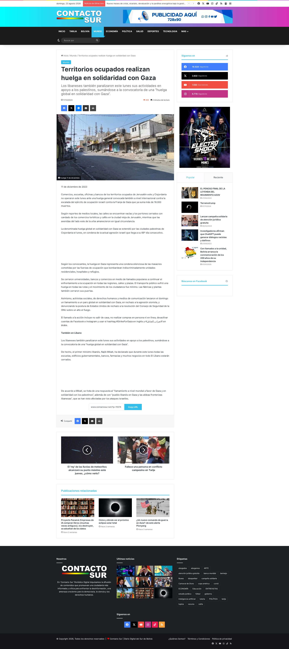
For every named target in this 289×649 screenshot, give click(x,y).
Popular (190, 177)
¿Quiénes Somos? (177, 639)
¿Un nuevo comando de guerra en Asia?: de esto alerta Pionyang (152, 523)
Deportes (153, 31)
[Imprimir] (93, 108)
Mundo (98, 31)
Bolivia (85, 31)
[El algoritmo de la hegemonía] (125, 571)
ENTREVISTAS (212, 589)
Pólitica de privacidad (222, 639)
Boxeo (181, 578)
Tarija (73, 31)
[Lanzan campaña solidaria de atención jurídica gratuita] (190, 220)
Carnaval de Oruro (186, 583)
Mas (183, 31)
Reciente (218, 177)
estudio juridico (185, 594)
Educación (197, 589)
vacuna (191, 604)
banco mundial (210, 573)
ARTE (206, 568)
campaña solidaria (209, 578)
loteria (202, 599)
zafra (201, 604)
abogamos (195, 568)
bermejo (223, 573)
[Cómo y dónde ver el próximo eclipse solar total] (115, 507)
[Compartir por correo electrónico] (86, 108)
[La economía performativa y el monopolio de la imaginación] (163, 571)
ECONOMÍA (183, 589)
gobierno (208, 594)
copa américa (204, 583)
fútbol (198, 594)
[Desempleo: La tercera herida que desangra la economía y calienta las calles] (163, 582)
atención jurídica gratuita (189, 573)
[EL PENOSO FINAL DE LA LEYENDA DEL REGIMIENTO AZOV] (190, 192)
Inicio (62, 31)
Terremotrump (207, 203)
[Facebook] (64, 108)
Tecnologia (170, 31)
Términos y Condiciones (199, 639)
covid (216, 583)
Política (127, 31)
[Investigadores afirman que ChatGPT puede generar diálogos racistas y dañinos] (190, 235)
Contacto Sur (116, 639)
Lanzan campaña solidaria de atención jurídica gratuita (213, 219)
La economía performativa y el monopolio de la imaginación (134, 3)
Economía (112, 31)
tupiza (181, 604)
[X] (71, 108)
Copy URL (133, 407)
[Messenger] (79, 108)
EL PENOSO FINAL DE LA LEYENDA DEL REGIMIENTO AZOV (212, 191)
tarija (224, 599)
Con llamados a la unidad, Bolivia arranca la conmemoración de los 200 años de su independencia (213, 254)
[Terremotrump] (190, 207)
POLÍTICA (213, 599)
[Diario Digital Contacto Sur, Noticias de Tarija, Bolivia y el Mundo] (79, 17)
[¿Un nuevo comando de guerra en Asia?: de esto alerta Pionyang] (152, 507)
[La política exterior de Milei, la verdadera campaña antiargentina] (125, 582)
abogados (183, 568)
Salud (139, 31)
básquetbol (192, 578)
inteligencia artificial (187, 599)
